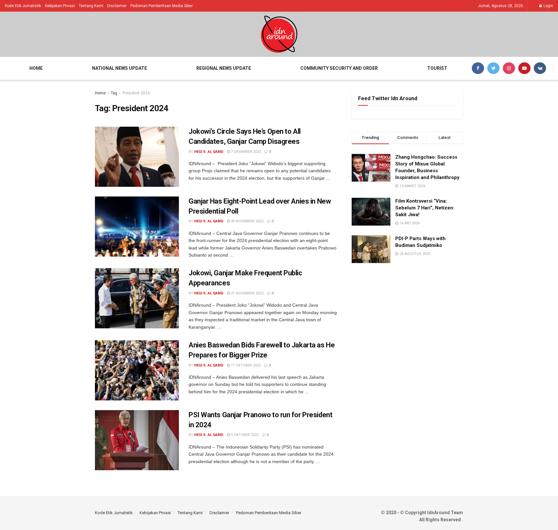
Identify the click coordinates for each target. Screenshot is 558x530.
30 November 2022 (247, 221)
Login (547, 6)
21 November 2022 (247, 293)
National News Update (119, 68)
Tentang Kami (91, 6)
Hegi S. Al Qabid (208, 152)
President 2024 (136, 93)
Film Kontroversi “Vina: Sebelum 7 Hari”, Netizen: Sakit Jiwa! (424, 207)
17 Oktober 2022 (245, 365)
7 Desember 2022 (245, 152)
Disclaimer (117, 6)
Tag (114, 93)
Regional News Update (223, 68)
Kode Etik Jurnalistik (23, 6)
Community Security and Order (339, 68)
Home (36, 68)
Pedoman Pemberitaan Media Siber (161, 6)
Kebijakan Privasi (60, 6)
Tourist (437, 68)
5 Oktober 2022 (244, 435)
